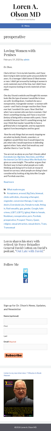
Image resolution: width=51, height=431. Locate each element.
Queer (36, 220)
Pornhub (37, 216)
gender (27, 208)
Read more (9, 182)
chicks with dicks (11, 197)
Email (10, 341)
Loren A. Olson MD (26, 10)
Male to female (38, 212)
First (6, 326)
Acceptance (12, 193)
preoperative (10, 220)
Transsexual (9, 227)
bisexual (39, 193)
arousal (22, 193)
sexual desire (34, 223)
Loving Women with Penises (19, 52)
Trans (44, 223)
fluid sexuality (12, 208)
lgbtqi (27, 212)
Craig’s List (37, 201)
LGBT (13, 212)
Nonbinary (8, 216)
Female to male (32, 204)
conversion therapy (22, 201)
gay (21, 208)
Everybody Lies (17, 204)
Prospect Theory (24, 220)
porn (30, 216)
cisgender (8, 201)
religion (7, 223)
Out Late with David (29, 251)
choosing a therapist (29, 197)
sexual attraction (19, 223)
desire (7, 204)
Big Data (31, 193)
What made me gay (16, 189)
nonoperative (20, 216)
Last (5, 336)
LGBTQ (20, 212)
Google (34, 208)
